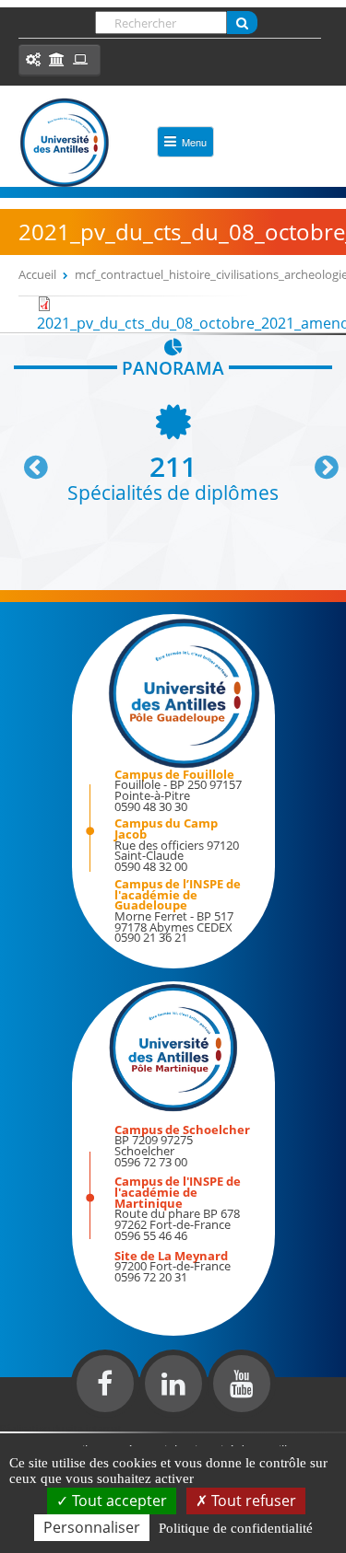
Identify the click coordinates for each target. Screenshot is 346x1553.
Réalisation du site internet (61, 1427)
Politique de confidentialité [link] (236, 1528)
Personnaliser (91, 1527)
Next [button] (318, 460)
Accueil (37, 274)
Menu (194, 141)
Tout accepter (117, 1500)
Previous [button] (27, 460)
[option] (173, 451)
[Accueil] (64, 143)
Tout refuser (252, 1500)
